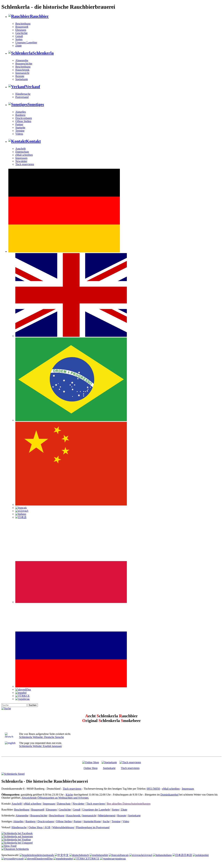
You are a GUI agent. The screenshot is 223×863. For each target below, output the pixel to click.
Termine (19, 130)
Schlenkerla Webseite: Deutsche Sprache (41, 737)
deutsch (84, 855)
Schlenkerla (43, 53)
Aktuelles (20, 111)
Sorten (18, 39)
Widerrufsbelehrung (63, 827)
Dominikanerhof (169, 794)
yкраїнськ (120, 858)
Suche (106, 821)
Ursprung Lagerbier (26, 42)
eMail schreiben (24, 154)
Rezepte (19, 76)
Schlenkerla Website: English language (40, 746)
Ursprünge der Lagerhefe (96, 809)
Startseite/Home (92, 821)
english (104, 855)
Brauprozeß (21, 26)
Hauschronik (22, 69)
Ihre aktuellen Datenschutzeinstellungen (129, 803)
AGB (47, 827)
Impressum (21, 158)
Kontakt (33, 141)
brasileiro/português (43, 855)
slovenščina (46, 858)
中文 (66, 855)
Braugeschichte (23, 63)
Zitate (18, 45)
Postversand (22, 97)
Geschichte (21, 33)
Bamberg (20, 114)
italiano (168, 855)
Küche (69, 794)
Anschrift (20, 148)
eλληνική (147, 855)
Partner (19, 124)
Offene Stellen (23, 121)
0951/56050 (153, 788)
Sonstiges (36, 104)
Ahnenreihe (21, 60)
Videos (19, 133)
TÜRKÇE (93, 858)
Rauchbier (39, 16)
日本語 (188, 855)
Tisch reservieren (24, 164)
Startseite (20, 127)
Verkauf (33, 86)
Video (125, 821)
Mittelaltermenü (106, 815)
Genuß (19, 36)
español (68, 858)
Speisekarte (21, 79)
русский (19, 858)
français (124, 855)
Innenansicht (22, 72)
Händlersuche (22, 93)
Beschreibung (22, 23)
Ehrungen (20, 29)
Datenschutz (22, 151)
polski (205, 855)
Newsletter (21, 161)
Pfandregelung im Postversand (92, 827)
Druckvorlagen (23, 118)
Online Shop (91, 768)
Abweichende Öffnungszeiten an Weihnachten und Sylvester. (55, 797)
